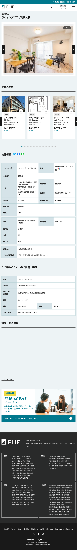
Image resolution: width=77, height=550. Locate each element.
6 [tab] (36, 146)
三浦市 (55, 511)
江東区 (22, 487)
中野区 (27, 490)
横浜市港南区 (60, 492)
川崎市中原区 (67, 499)
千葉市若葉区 (60, 458)
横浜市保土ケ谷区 (67, 487)
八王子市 (23, 495)
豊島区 (13, 492)
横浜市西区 (69, 485)
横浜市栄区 (66, 495)
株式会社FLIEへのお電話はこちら (64, 529)
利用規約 (6, 529)
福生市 (23, 502)
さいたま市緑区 (25, 463)
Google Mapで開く (8, 380)
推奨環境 (26, 529)
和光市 (26, 470)
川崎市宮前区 (68, 502)
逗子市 (51, 511)
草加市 (22, 468)
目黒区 (30, 487)
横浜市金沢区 (60, 490)
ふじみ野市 (27, 475)
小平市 (23, 499)
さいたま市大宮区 (25, 456)
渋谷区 (23, 490)
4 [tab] (30, 146)
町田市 (13, 499)
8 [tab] (43, 146)
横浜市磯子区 (52, 490)
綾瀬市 (60, 514)
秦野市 (59, 511)
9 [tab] (46, 146)
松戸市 (67, 461)
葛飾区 (13, 495)
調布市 (30, 497)
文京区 (30, 485)
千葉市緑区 (68, 458)
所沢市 (22, 465)
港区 (22, 485)
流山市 (59, 463)
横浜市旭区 (68, 492)
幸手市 (17, 475)
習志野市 (51, 463)
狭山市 (13, 468)
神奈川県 (43, 485)
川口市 (17, 465)
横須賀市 (68, 507)
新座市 (30, 470)
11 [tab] (52, 146)
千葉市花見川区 (61, 456)
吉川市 (22, 475)
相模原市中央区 (53, 507)
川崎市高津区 (52, 502)
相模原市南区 (61, 507)
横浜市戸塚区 (52, 492)
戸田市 (33, 468)
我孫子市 (69, 463)
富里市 (55, 468)
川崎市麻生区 (52, 504)
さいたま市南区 (16, 463)
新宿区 (26, 485)
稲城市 (22, 504)
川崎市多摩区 (60, 502)
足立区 (33, 492)
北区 (17, 492)
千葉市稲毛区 (52, 458)
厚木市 (63, 511)
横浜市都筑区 (67, 497)
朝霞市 (17, 470)
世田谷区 (18, 490)
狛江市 (27, 502)
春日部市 (31, 465)
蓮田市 (31, 473)
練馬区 (29, 492)
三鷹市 (13, 497)
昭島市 (26, 497)
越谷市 (26, 468)
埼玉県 (5, 456)
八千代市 (63, 463)
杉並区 (31, 490)
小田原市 (63, 509)
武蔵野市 (33, 495)
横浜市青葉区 (59, 497)
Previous (3, 49)
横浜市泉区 (52, 497)
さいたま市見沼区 (16, 458)
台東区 (13, 487)
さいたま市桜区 (16, 461)
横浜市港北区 (68, 490)
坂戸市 (13, 475)
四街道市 (61, 465)
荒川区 (20, 492)
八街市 (65, 465)
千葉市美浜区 (52, 461)
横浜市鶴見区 (52, 485)
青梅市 (17, 497)
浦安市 (56, 465)
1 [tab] (21, 146)
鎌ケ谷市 (51, 465)
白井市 (51, 468)
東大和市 (31, 502)
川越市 (31, 463)
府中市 (22, 497)
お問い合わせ (49, 529)
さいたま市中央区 (26, 458)
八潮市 (17, 473)
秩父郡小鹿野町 (23, 478)
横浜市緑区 (52, 495)
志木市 (22, 470)
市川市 (58, 461)
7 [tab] (40, 146)
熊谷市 (13, 465)
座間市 (56, 514)
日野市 (27, 499)
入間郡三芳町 (15, 478)
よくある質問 (40, 529)
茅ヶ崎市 (69, 509)
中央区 (19, 485)
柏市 (55, 463)
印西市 (70, 465)
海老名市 (51, 514)
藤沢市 (59, 509)
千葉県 (43, 456)
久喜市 (13, 473)
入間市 (13, 470)
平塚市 (51, 509)
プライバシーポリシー (17, 529)
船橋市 (63, 461)
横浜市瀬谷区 (59, 495)
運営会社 (33, 529)
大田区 (13, 490)
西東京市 (26, 504)
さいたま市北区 (16, 456)
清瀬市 (13, 504)
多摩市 (17, 504)
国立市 (19, 502)
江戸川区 (18, 495)
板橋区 (24, 492)
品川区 (26, 487)
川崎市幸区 (60, 499)
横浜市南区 (59, 487)
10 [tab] (49, 146)
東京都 (5, 485)
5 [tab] (33, 146)
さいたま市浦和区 (25, 461)
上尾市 (17, 468)
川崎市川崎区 (52, 499)
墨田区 (17, 487)
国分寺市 (14, 502)
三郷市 (27, 473)
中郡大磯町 (66, 514)
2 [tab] (24, 146)
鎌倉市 (55, 509)
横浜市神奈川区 (61, 485)
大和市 (67, 511)
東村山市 (31, 499)
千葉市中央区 (52, 456)
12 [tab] (55, 146)
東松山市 (26, 465)
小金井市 (18, 499)
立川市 (28, 495)
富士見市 (22, 473)
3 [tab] (27, 146)
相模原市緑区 (60, 504)
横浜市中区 (52, 487)
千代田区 (14, 485)
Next (73, 49)
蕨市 (29, 468)
